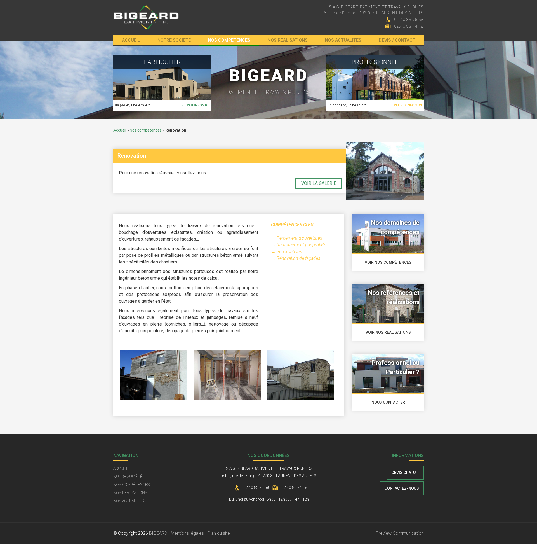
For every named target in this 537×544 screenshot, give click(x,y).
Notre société (174, 40)
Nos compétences (229, 40)
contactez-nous (402, 488)
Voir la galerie (318, 183)
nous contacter (388, 402)
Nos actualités (343, 40)
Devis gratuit (405, 472)
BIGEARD (158, 533)
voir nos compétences (388, 262)
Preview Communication (400, 533)
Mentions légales (187, 533)
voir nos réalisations (388, 332)
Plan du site (219, 533)
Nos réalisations (288, 40)
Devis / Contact (397, 40)
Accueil (131, 40)
